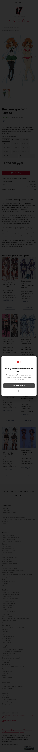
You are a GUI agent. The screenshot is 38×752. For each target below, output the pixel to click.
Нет (19, 391)
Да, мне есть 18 (19, 385)
